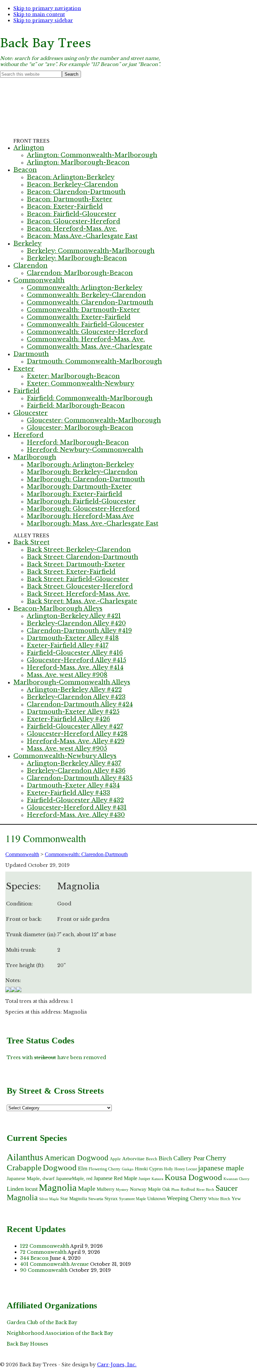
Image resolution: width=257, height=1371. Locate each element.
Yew (236, 1198)
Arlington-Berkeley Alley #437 (74, 763)
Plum (175, 1189)
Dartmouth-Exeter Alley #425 (73, 711)
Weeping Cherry (187, 1198)
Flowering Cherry (104, 1168)
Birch (165, 1158)
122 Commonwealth (44, 1246)
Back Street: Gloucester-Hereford (80, 586)
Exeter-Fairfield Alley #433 (68, 793)
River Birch (205, 1189)
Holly (168, 1169)
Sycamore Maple (132, 1199)
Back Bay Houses (27, 1344)
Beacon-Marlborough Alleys (57, 608)
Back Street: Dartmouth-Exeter (76, 564)
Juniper (144, 1178)
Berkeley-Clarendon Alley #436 (76, 770)
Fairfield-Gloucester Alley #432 (75, 800)
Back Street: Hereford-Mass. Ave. (78, 594)
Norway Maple (145, 1189)
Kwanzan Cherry (237, 1179)
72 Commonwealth (43, 1252)
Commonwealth (22, 854)
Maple (86, 1188)
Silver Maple (49, 1199)
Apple (115, 1158)
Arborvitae (133, 1158)
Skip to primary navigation (47, 8)
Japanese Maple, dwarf (31, 1178)
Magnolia (58, 1187)
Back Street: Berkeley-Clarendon (79, 549)
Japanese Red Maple (115, 1178)
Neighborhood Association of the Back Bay (60, 1333)
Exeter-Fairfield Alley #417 (67, 645)
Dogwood (60, 1167)
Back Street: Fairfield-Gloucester (78, 579)
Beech (151, 1158)
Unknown (156, 1198)
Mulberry (105, 1189)
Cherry (216, 1158)
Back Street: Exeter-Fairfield (71, 571)
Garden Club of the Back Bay (42, 1322)
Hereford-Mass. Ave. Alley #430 (76, 815)
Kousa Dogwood (193, 1177)
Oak (166, 1189)
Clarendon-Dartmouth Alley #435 (80, 778)
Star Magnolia (73, 1198)
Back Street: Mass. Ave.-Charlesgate (82, 601)
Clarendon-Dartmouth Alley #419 (79, 630)
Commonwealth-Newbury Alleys (64, 756)
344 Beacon (34, 1258)
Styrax (111, 1198)
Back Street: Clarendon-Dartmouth (82, 557)
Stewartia (95, 1199)
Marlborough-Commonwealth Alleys (71, 682)
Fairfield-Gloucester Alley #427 (75, 726)
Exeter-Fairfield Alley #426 (68, 719)
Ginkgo (128, 1169)
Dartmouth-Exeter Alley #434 (73, 785)
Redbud (188, 1189)
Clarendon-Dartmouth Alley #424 (80, 704)
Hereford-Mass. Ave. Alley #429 (75, 741)
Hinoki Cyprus (149, 1168)
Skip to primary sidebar (43, 20)
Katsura (157, 1179)
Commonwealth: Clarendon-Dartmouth (86, 854)
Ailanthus (25, 1157)
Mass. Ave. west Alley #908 (67, 675)
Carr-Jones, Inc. (117, 1365)
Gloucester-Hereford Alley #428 (77, 734)
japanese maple (221, 1168)
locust (31, 1189)
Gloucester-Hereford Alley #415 (76, 660)
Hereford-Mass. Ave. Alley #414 (75, 667)
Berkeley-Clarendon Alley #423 (76, 697)
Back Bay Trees (45, 43)
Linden (15, 1188)
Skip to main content (39, 14)
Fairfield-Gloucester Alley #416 (75, 653)
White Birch (219, 1198)
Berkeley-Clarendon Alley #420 (76, 623)
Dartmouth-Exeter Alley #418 (73, 638)
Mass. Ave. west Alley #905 (67, 748)
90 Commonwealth (44, 1270)
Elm (82, 1168)
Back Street (31, 542)
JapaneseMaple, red (74, 1178)
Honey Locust (185, 1169)
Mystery (122, 1189)
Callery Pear (188, 1158)
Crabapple (24, 1167)
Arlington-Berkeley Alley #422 (74, 689)
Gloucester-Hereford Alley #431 (76, 807)
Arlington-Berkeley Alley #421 (74, 616)
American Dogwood (76, 1157)
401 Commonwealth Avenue (54, 1264)
